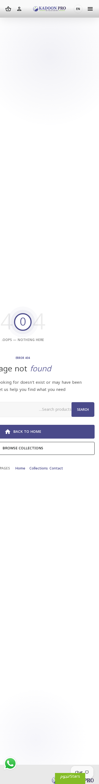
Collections (38, 468)
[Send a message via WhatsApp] (10, 763)
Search (83, 410)
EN (78, 9)
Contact (56, 468)
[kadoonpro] (49, 9)
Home (20, 468)
